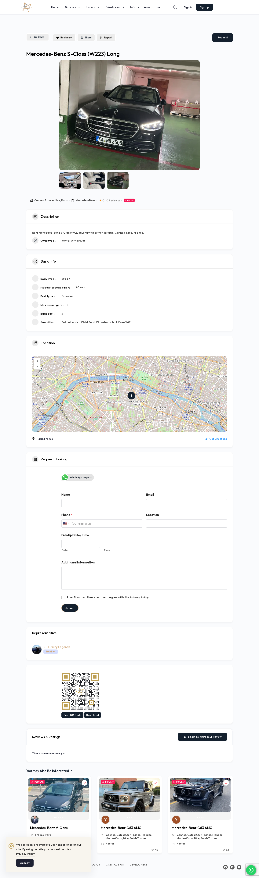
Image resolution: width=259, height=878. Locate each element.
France (49, 200)
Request (222, 37)
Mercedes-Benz (85, 200)
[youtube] (239, 867)
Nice (57, 200)
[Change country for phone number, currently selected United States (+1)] (65, 523)
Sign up (204, 7)
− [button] (37, 366)
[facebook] (225, 867)
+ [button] (37, 361)
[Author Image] (34, 819)
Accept (25, 863)
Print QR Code (72, 715)
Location (152, 515)
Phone (66, 515)
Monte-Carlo (114, 838)
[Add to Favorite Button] (84, 783)
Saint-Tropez (138, 838)
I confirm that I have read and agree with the (108, 597)
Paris (64, 200)
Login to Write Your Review (205, 736)
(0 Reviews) (112, 200)
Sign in (188, 7)
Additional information (78, 562)
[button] (65, 115)
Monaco (76, 835)
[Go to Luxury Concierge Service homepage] (26, 6)
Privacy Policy (139, 597)
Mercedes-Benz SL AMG (191, 828)
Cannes (39, 200)
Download (92, 715)
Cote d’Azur (53, 835)
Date (64, 550)
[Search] (175, 7)
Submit (70, 608)
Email (150, 494)
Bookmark (66, 37)
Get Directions (218, 439)
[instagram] (232, 867)
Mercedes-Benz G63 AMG (50, 828)
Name (65, 494)
